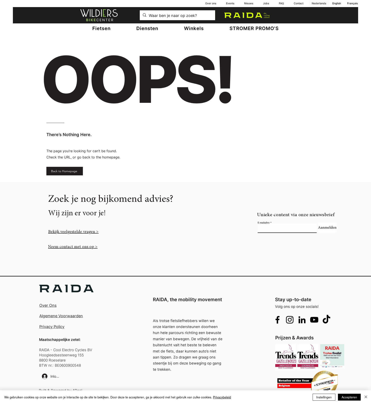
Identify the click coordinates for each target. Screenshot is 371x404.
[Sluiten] (365, 397)
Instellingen (324, 397)
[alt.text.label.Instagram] (290, 320)
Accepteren (349, 397)
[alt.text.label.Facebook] (277, 320)
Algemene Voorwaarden (61, 316)
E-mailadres (264, 222)
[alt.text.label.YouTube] (314, 320)
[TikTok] (326, 320)
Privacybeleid (222, 397)
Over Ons (47, 305)
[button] (147, 28)
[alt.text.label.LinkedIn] (302, 320)
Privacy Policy (51, 326)
